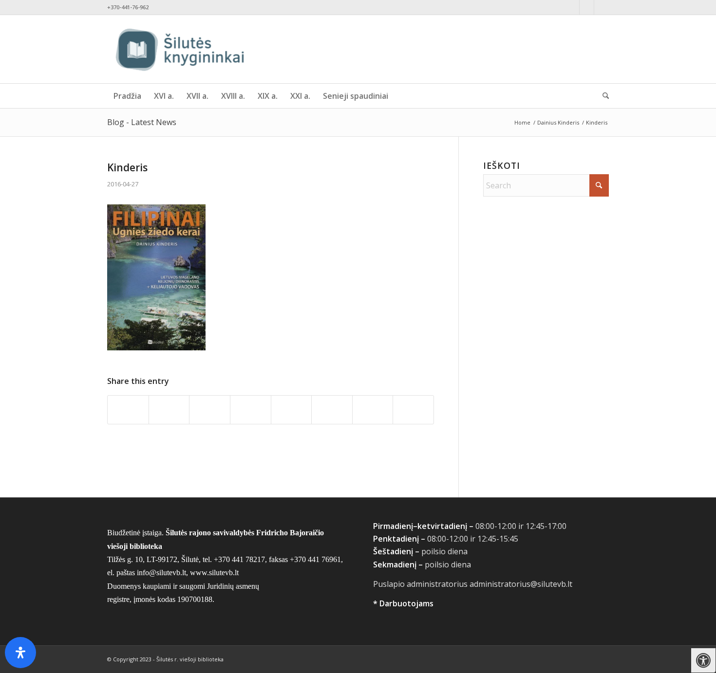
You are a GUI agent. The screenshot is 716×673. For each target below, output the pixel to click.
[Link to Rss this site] (601, 7)
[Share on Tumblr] (332, 409)
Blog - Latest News (141, 122)
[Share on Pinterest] (250, 409)
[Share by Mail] (413, 409)
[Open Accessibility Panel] (20, 652)
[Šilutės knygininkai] (180, 49)
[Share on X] (169, 409)
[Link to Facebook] (572, 7)
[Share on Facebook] (128, 409)
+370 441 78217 (239, 559)
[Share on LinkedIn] (291, 409)
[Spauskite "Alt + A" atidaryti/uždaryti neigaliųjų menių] (703, 660)
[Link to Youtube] (587, 7)
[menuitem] (127, 96)
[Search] (602, 96)
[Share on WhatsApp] (209, 409)
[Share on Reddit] (373, 409)
